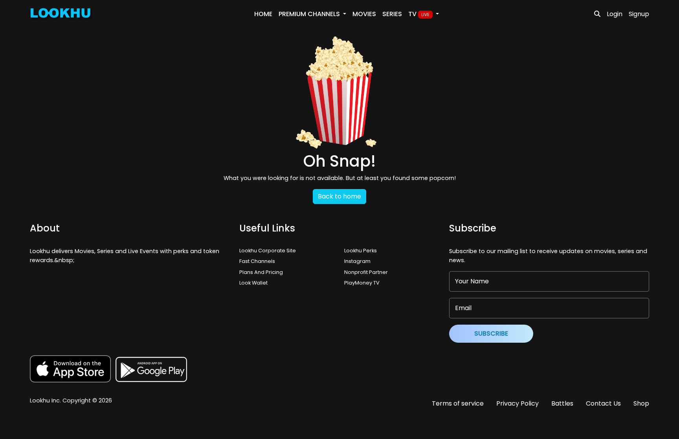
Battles (562, 403)
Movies (364, 13)
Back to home (339, 196)
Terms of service (458, 403)
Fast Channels (257, 261)
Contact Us (603, 403)
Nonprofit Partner (366, 272)
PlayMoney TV (362, 282)
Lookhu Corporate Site (268, 250)
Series (392, 13)
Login (614, 13)
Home (263, 13)
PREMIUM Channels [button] (310, 13)
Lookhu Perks (360, 250)
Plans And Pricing (261, 272)
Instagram (357, 261)
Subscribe (491, 333)
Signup (639, 13)
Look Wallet (253, 282)
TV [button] (418, 13)
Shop (641, 403)
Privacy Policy (517, 403)
